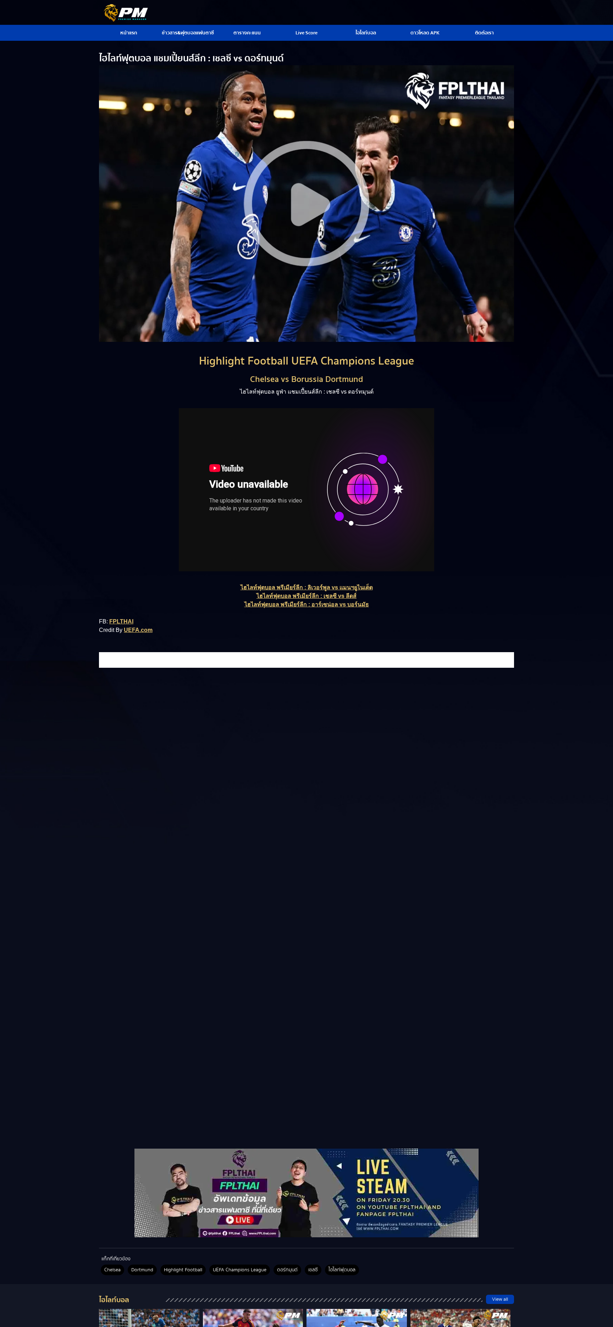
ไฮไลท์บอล (365, 33)
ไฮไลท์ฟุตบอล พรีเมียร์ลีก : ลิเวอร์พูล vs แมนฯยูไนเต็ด (307, 587)
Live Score (306, 33)
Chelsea (112, 1270)
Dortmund (142, 1270)
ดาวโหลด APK (425, 33)
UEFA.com (138, 630)
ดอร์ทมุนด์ (287, 1270)
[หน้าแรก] (306, 1193)
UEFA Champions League (239, 1270)
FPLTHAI (121, 621)
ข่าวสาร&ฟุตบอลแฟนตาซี (188, 33)
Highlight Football (183, 1270)
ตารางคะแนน (247, 33)
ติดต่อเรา (484, 33)
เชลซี (313, 1270)
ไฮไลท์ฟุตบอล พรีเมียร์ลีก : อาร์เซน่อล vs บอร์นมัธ (306, 604)
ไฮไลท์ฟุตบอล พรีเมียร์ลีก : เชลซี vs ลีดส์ (306, 596)
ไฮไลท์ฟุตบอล (341, 1270)
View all (500, 1299)
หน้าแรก (128, 33)
